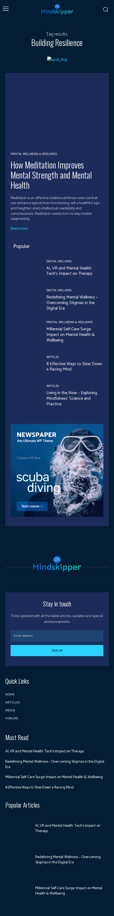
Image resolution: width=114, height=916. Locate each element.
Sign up (57, 650)
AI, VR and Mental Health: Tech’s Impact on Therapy (69, 271)
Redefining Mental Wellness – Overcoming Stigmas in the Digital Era (72, 303)
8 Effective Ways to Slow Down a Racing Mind (74, 366)
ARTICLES (52, 357)
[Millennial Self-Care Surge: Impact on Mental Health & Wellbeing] (24, 332)
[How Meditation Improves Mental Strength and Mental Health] (57, 112)
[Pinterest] (57, 579)
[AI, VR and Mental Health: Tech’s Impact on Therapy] (24, 268)
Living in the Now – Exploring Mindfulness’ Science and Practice (71, 398)
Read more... (20, 229)
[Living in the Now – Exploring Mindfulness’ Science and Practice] (24, 396)
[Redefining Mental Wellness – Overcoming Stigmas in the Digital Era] (24, 300)
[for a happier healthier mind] (57, 9)
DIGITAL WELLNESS (59, 261)
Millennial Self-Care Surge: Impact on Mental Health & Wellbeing (70, 335)
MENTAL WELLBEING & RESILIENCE (34, 154)
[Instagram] (47, 579)
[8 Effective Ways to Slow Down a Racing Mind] (24, 364)
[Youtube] (66, 579)
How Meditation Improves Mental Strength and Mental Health (51, 174)
